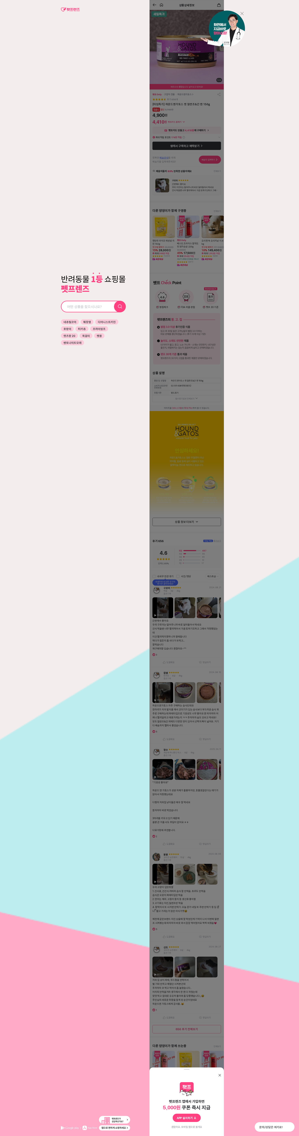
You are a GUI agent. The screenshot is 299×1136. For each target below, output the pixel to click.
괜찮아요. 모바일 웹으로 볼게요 (186, 1127)
